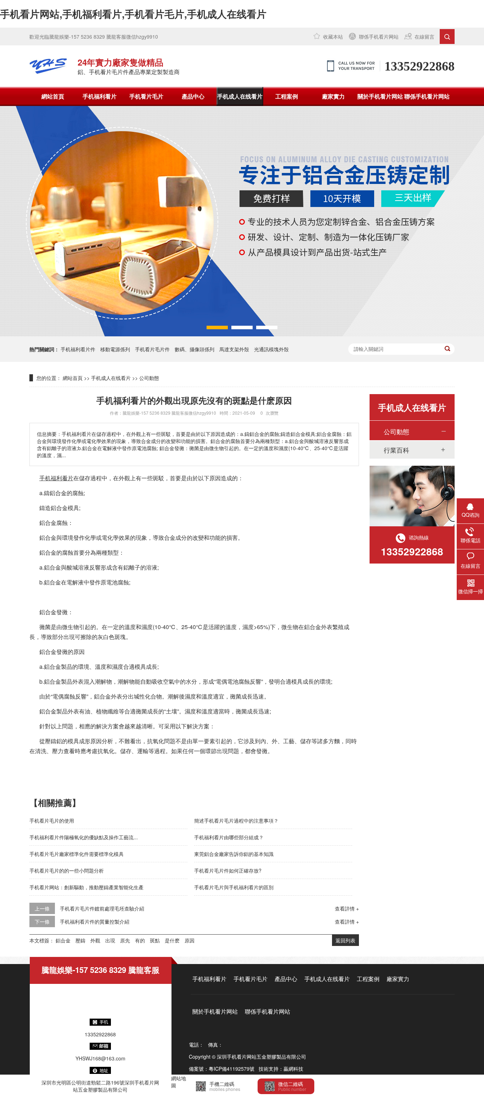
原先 (125, 940)
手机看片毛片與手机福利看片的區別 (234, 887)
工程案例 (286, 96)
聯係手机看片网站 (379, 36)
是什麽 (172, 940)
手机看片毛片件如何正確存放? (227, 870)
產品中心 (193, 96)
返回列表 (345, 940)
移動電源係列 (115, 349)
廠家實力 (333, 96)
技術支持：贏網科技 (281, 1068)
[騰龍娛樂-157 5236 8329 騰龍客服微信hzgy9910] (48, 65)
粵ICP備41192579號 (231, 1068)
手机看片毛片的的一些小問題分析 (66, 870)
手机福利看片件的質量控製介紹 (94, 921)
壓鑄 (80, 940)
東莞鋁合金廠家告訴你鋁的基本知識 (234, 853)
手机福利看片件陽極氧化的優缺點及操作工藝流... (83, 837)
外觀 (95, 940)
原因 (190, 940)
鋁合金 (63, 940)
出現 (110, 940)
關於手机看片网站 (380, 96)
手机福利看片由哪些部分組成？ (229, 837)
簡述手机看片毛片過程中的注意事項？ (236, 820)
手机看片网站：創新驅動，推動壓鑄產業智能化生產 (86, 887)
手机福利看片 (100, 96)
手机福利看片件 (78, 349)
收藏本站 (333, 36)
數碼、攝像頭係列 (194, 349)
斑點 (155, 940)
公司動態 (149, 377)
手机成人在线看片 (240, 96)
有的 (140, 940)
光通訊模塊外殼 (271, 349)
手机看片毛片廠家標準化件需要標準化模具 (76, 853)
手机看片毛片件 (152, 349)
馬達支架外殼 (234, 349)
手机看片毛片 (146, 96)
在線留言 (424, 36)
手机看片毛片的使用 (51, 820)
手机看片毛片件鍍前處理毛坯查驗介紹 (102, 908)
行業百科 (396, 449)
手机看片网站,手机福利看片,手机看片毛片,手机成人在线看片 (133, 13)
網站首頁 (52, 96)
